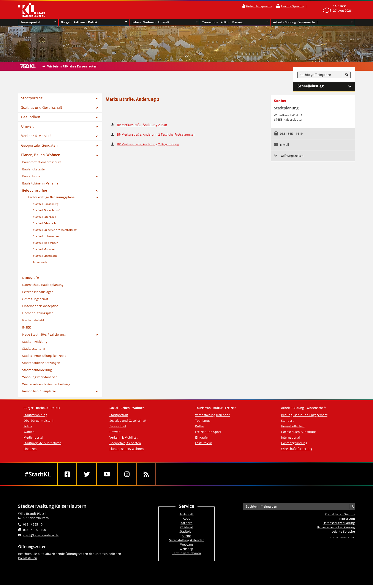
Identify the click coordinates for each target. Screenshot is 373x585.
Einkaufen (202, 437)
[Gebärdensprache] (243, 6)
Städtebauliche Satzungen (41, 363)
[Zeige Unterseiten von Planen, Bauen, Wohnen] (97, 155)
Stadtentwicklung (34, 342)
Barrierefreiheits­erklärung (336, 527)
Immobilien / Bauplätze (39, 391)
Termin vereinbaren (186, 553)
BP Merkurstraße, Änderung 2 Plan (142, 125)
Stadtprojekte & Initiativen (42, 443)
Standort (287, 420)
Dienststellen (27, 558)
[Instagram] (127, 474)
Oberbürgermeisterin (39, 420)
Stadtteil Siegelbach (45, 256)
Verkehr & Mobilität (37, 135)
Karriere (186, 523)
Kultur (199, 426)
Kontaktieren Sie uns (340, 514)
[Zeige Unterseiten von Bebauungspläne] (97, 191)
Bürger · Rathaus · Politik (79, 22)
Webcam (186, 544)
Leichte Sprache (292, 6)
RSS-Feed (186, 527)
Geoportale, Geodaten (39, 145)
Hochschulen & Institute (298, 432)
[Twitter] (86, 474)
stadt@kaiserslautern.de (40, 535)
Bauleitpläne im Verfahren (41, 183)
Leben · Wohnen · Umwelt (150, 22)
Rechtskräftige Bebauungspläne (51, 197)
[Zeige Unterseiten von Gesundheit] (97, 117)
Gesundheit (30, 117)
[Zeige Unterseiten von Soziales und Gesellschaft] (97, 108)
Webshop (186, 549)
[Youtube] (107, 474)
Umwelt (27, 126)
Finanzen (30, 449)
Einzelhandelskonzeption (40, 306)
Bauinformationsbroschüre (41, 162)
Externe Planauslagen (38, 292)
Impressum (346, 518)
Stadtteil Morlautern (45, 249)
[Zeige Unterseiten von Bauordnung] (97, 176)
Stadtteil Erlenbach (44, 223)
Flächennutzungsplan (38, 313)
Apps (186, 518)
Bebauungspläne (34, 190)
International (290, 437)
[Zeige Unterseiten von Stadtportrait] (97, 98)
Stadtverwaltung (35, 415)
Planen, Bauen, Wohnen (40, 154)
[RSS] (146, 474)
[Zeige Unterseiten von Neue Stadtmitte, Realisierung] (97, 335)
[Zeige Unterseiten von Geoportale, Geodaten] (97, 146)
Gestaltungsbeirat (35, 299)
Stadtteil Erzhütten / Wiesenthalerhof (55, 230)
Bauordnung (31, 176)
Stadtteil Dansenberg (45, 204)
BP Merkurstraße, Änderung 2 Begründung (148, 144)
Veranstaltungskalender (212, 415)
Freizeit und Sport (208, 432)
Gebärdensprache (259, 6)
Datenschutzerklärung (339, 523)
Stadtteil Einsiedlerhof (46, 210)
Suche (186, 536)
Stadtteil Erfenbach (44, 217)
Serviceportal (30, 22)
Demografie (30, 278)
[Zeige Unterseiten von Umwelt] (97, 127)
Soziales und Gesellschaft (41, 107)
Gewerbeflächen (293, 426)
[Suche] (346, 74)
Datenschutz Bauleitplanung (42, 285)
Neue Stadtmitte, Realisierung (44, 334)
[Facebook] (67, 474)
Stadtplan (186, 531)
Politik (28, 426)
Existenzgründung (294, 443)
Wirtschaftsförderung (296, 449)
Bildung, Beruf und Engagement (304, 415)
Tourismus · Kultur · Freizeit (222, 22)
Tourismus (202, 420)
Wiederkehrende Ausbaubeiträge (46, 384)
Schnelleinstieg (310, 86)
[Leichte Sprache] (278, 6)
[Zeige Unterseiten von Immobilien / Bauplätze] (97, 391)
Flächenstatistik (33, 320)
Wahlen (29, 432)
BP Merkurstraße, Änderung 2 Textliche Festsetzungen (156, 134)
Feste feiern (203, 443)
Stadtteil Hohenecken (46, 236)
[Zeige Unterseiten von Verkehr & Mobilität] (97, 136)
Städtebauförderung (37, 370)
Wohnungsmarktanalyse (39, 377)
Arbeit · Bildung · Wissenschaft (295, 22)
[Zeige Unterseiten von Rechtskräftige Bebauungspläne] (97, 197)
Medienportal (33, 437)
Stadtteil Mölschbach (45, 243)
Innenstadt (40, 262)
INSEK (26, 327)
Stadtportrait (32, 98)
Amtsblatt (186, 514)
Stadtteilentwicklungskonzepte (44, 356)
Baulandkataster (34, 169)
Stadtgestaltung (33, 348)
